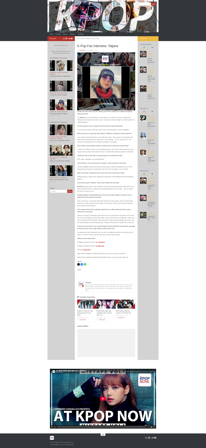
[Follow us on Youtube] (71, 39)
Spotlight (80, 34)
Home (51, 34)
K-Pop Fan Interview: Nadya (58, 95)
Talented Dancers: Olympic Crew (151, 96)
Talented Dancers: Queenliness (151, 60)
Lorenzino (82, 50)
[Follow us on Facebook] (66, 39)
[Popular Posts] (152, 47)
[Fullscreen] (154, 427)
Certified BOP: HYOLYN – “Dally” (151, 187)
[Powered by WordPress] (56, 444)
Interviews (81, 38)
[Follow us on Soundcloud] (69, 39)
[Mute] (151, 427)
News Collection (92, 38)
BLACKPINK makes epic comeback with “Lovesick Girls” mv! (104, 313)
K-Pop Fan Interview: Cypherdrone (60, 76)
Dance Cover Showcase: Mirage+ (60, 161)
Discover (72, 34)
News (64, 34)
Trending (52, 74)
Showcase (53, 138)
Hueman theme (69, 444)
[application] (103, 399)
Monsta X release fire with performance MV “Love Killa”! (85, 313)
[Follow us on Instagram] (64, 39)
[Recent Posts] (144, 47)
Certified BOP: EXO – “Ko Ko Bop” (151, 218)
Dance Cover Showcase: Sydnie (59, 140)
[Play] (52, 427)
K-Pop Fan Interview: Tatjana (58, 113)
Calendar (58, 34)
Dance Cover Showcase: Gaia (59, 179)
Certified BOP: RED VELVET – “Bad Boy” (152, 204)
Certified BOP (151, 178)
